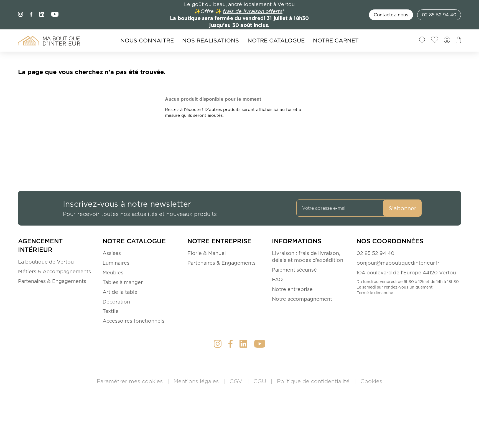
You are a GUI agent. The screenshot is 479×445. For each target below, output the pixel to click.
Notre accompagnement (302, 298)
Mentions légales (197, 381)
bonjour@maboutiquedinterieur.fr (397, 262)
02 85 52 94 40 (439, 15)
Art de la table (120, 292)
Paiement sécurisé (294, 269)
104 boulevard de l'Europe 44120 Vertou (406, 272)
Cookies (371, 381)
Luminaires (116, 262)
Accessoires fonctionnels (133, 320)
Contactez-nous (391, 15)
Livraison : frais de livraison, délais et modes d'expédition (307, 257)
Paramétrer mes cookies (130, 381)
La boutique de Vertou (46, 261)
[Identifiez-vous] (447, 41)
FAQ (277, 279)
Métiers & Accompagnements (54, 271)
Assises (112, 253)
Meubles (113, 272)
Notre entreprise (292, 289)
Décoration (116, 301)
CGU (260, 381)
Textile (111, 311)
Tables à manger (123, 282)
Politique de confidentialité (314, 381)
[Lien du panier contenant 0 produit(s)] (458, 41)
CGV (237, 381)
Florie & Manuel (206, 253)
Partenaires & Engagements (52, 281)
